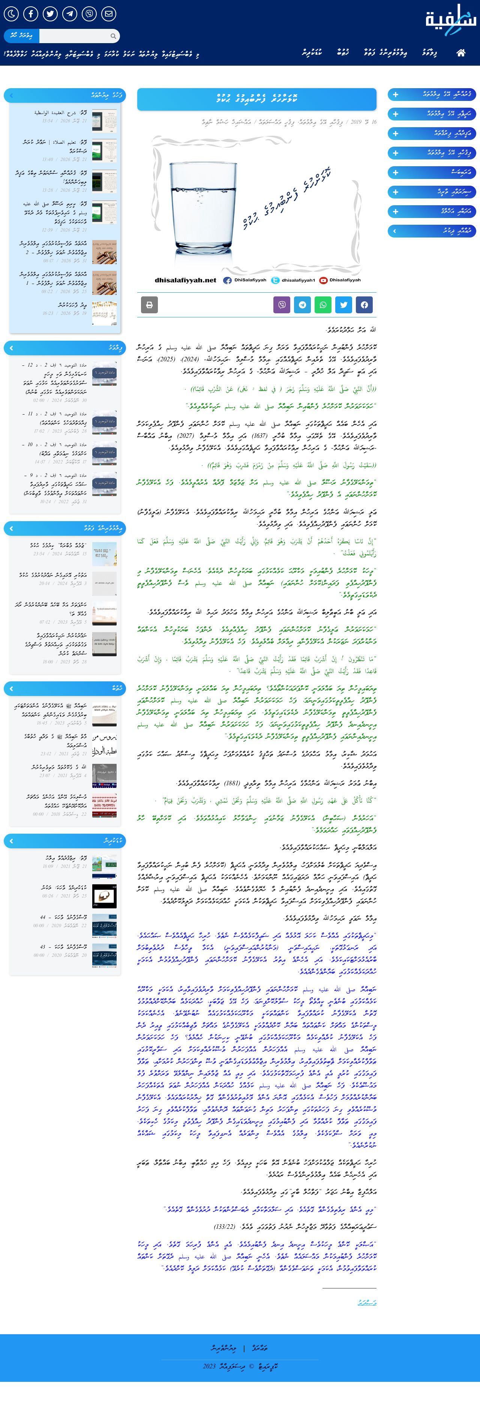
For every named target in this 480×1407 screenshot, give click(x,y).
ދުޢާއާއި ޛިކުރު (457, 231)
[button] (364, 304)
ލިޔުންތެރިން (224, 1349)
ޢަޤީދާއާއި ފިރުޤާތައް (452, 133)
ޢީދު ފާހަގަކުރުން (73, 306)
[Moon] (11, 13)
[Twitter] (50, 13)
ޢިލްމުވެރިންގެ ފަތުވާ (385, 53)
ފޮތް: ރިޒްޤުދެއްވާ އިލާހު (66, 859)
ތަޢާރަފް (259, 1349)
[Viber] (89, 13)
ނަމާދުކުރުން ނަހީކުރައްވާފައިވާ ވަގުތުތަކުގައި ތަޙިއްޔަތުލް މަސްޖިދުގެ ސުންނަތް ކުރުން (56, 645)
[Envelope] (108, 13)
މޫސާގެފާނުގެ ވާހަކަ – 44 (63, 918)
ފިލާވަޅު (429, 53)
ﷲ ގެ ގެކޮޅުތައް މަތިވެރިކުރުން (59, 768)
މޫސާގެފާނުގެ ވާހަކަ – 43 (63, 948)
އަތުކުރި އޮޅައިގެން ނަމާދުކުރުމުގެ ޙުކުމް (53, 576)
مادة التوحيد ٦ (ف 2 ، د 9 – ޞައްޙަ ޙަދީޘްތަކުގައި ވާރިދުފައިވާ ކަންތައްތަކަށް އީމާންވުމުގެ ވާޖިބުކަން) (55, 485)
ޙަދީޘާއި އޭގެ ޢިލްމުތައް (449, 114)
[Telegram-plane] (69, 13)
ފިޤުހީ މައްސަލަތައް (276, 122)
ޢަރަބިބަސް (461, 172)
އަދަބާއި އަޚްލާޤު (456, 211)
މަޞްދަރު (367, 1304)
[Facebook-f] (30, 13)
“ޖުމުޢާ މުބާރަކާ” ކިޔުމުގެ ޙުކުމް (58, 546)
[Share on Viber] (281, 304)
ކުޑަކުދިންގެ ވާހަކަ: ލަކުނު (64, 888)
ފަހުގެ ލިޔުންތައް (106, 95)
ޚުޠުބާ (343, 53)
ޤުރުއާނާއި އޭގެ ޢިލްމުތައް (447, 94)
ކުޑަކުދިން (312, 53)
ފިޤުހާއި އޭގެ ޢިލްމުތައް (449, 153)
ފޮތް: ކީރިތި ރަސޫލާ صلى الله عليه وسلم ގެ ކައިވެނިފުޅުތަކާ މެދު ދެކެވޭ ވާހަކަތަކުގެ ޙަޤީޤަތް (55, 213)
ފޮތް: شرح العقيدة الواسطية (60, 113)
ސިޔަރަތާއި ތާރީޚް (454, 192)
